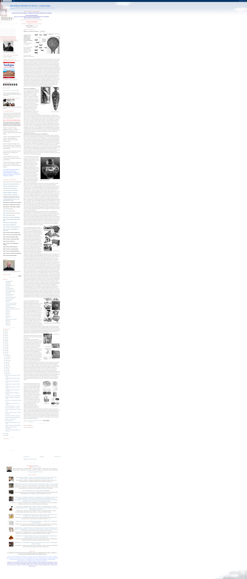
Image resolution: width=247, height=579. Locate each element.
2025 (5, 332)
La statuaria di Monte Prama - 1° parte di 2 (12, 407)
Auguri (7, 323)
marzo (6, 370)
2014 (5, 350)
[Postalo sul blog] (45, 420)
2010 (5, 435)
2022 (5, 337)
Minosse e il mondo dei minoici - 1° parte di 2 (13, 412)
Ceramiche (7, 325)
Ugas (6, 314)
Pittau (7, 301)
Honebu (7, 292)
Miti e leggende (8, 288)
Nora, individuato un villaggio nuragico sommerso (36, 490)
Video (7, 310)
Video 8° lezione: (10, 222)
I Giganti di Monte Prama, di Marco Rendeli (12, 425)
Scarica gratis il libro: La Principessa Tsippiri (11, 90)
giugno (6, 365)
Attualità (7, 284)
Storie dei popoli (9, 285)
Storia (7, 287)
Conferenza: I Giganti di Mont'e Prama (10, 186)
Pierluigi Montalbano (36, 466)
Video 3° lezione (6, 210)
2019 (5, 342)
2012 (5, 354)
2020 (5, 340)
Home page (42, 456)
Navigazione (8, 300)
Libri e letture (8, 295)
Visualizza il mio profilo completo (35, 471)
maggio (6, 367)
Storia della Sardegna (9, 291)
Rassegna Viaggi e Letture (10, 319)
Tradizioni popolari (9, 289)
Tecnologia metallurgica (10, 304)
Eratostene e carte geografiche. (10, 419)
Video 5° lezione (6, 215)
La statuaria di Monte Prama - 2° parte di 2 (12, 406)
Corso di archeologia (9, 307)
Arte (6, 317)
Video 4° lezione (6, 213)
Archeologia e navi (9, 294)
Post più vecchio (57, 456)
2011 (5, 433)
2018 (5, 344)
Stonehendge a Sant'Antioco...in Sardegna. (12, 415)
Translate (35, 27)
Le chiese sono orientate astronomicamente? (13, 395)
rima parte (27, 55)
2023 (5, 335)
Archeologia (31, 421)
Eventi (7, 282)
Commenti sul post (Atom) (32, 459)
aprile (6, 368)
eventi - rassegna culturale (10, 303)
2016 (5, 347)
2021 (5, 339)
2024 (5, 333)
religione (7, 311)
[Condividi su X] (46, 420)
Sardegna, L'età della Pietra (13, 190)
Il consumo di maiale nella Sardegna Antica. (12, 417)
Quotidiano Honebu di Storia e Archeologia (30, 5)
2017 (5, 345)
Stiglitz (7, 313)
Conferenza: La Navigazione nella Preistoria (11, 184)
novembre (7, 357)
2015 (5, 349)
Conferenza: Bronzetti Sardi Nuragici (10, 188)
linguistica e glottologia (10, 297)
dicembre (7, 355)
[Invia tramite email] (43, 420)
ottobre (6, 358)
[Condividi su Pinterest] (48, 420)
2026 (5, 330)
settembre (7, 360)
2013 (5, 352)
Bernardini (7, 316)
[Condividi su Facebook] (47, 420)
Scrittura (7, 306)
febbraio (7, 372)
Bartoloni (7, 320)
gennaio (6, 373)
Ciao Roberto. (7, 414)
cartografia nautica (9, 298)
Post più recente (26, 456)
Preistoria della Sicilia (9, 420)
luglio (6, 363)
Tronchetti (7, 322)
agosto (6, 362)
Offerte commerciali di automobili (11, 308)
